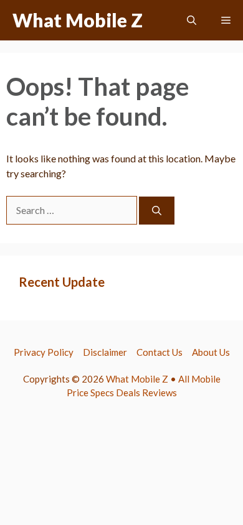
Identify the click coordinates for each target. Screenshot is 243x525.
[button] (191, 20)
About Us (211, 352)
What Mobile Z (77, 20)
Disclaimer (105, 352)
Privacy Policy (44, 352)
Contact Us (159, 352)
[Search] (156, 211)
